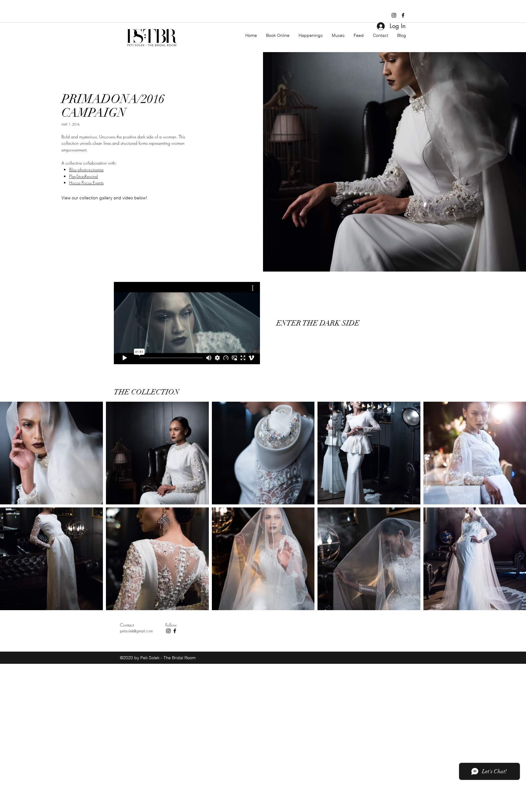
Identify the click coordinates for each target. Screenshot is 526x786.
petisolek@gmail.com (136, 631)
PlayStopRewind (83, 176)
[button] (103, 198)
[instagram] (394, 15)
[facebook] (403, 15)
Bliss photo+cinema (86, 169)
